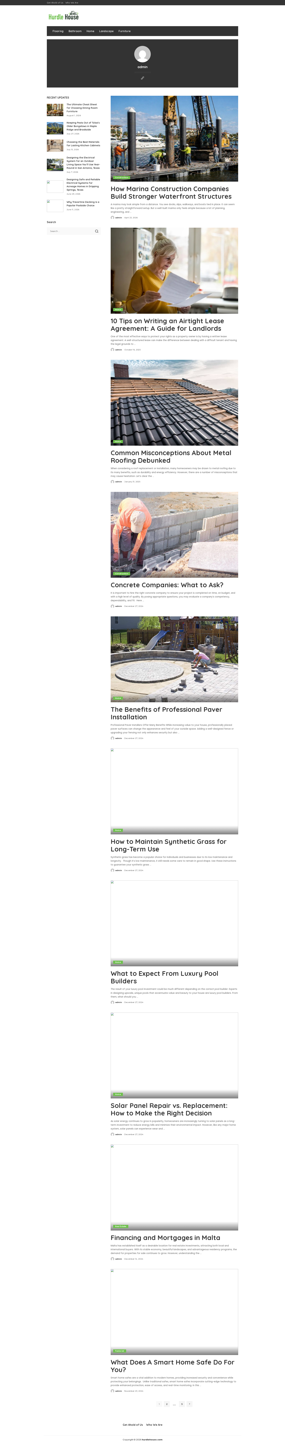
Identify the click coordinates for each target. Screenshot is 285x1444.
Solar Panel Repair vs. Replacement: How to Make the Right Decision (169, 1109)
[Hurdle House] (63, 15)
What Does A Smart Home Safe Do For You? (173, 1366)
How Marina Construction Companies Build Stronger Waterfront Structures (171, 192)
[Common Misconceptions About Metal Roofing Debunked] (174, 403)
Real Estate (120, 1226)
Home (118, 309)
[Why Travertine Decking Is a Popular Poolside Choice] (55, 206)
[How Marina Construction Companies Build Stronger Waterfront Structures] (174, 139)
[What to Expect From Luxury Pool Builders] (174, 923)
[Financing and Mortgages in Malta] (174, 1187)
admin (118, 217)
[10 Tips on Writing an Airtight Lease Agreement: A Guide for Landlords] (174, 271)
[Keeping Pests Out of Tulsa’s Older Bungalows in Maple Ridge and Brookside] (55, 128)
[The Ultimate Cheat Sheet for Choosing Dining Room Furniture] (55, 110)
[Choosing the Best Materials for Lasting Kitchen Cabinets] (55, 145)
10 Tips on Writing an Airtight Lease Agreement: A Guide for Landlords (167, 324)
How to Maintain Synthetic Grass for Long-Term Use (169, 845)
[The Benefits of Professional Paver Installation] (174, 659)
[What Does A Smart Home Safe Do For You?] (174, 1312)
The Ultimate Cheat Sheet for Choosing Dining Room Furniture (82, 108)
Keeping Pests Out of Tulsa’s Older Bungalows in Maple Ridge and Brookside (83, 126)
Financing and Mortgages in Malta (166, 1237)
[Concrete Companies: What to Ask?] (174, 535)
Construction (121, 177)
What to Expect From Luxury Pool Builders (164, 977)
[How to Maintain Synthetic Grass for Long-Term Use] (174, 791)
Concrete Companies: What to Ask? (167, 585)
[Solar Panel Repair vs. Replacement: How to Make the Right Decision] (174, 1055)
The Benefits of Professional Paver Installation (166, 713)
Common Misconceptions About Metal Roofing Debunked (171, 456)
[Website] (142, 78)
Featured (119, 1351)
